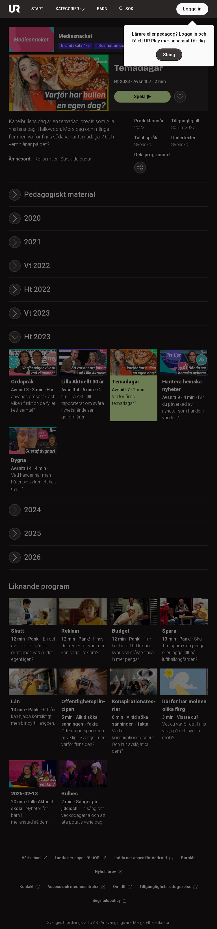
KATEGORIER (67, 8)
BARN (102, 8)
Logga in (192, 9)
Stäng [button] (169, 54)
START (37, 8)
